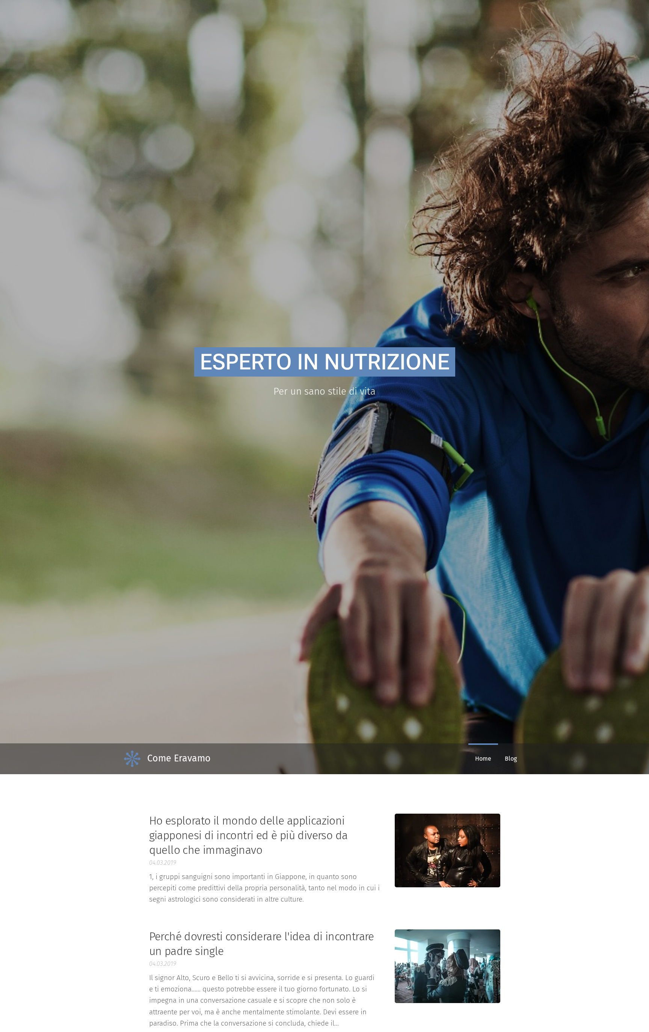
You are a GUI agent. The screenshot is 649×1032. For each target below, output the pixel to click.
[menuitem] (483, 758)
